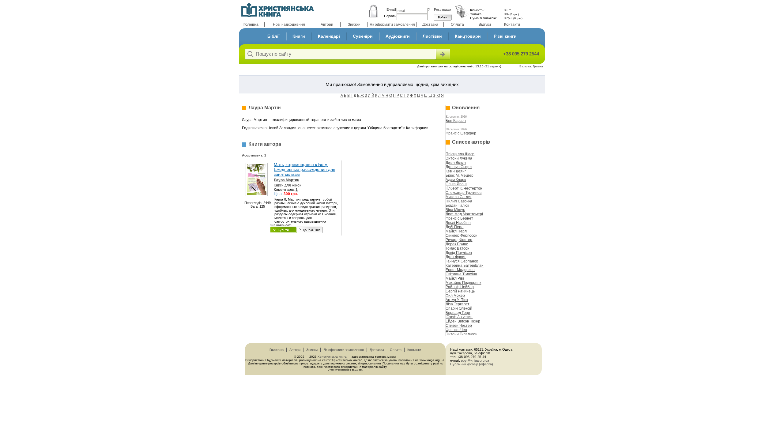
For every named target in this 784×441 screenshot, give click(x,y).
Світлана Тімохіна (461, 274)
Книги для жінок (287, 185)
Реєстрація (442, 9)
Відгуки (485, 24)
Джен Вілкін (456, 162)
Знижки (354, 24)
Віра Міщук (455, 210)
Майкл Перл (456, 231)
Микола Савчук (458, 197)
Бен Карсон (456, 121)
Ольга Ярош (456, 184)
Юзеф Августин (459, 317)
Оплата (457, 24)
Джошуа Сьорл (459, 167)
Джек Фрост (456, 257)
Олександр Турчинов (463, 192)
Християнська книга (332, 356)
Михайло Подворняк (463, 283)
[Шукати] (442, 54)
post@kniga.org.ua (475, 360)
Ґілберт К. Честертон (464, 188)
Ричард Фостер (459, 240)
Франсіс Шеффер (461, 133)
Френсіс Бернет (459, 218)
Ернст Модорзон (460, 270)
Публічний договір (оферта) (471, 364)
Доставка (430, 24)
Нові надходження (289, 24)
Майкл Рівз (455, 278)
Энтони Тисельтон (461, 334)
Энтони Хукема (459, 158)
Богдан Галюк (457, 205)
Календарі (329, 36)
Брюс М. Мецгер (459, 175)
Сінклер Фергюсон (461, 235)
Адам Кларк (456, 180)
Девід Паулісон (459, 253)
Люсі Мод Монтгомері (464, 214)
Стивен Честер (459, 325)
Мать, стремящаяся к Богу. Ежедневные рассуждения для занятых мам (304, 169)
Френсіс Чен (456, 330)
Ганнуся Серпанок (462, 261)
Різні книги (505, 36)
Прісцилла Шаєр (460, 154)
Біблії (273, 36)
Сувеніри (363, 36)
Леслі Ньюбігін (458, 223)
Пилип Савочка (459, 201)
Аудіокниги (398, 36)
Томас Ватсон (457, 248)
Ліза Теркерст (457, 304)
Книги (298, 36)
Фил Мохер (455, 295)
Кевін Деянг (456, 171)
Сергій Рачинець (460, 291)
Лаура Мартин (286, 180)
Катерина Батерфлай (465, 265)
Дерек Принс (457, 244)
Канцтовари (468, 36)
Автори (327, 24)
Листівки (432, 36)
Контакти (512, 24)
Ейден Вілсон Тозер (463, 321)
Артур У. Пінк (457, 300)
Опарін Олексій (459, 308)
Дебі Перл (454, 227)
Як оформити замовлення (392, 24)
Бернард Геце (458, 313)
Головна (250, 24)
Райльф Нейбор (460, 287)
